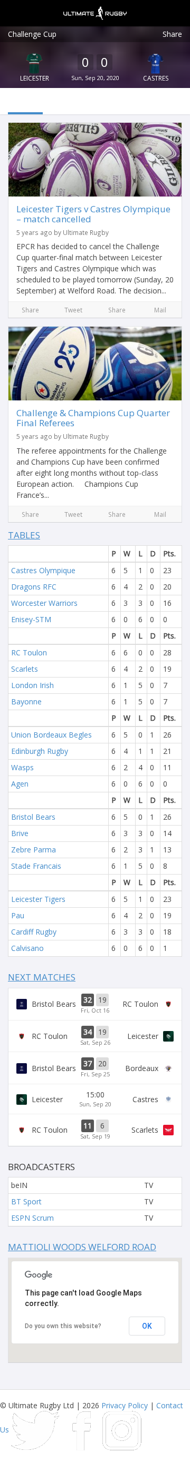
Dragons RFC (33, 587)
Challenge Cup (32, 34)
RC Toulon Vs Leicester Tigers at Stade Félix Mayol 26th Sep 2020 (95, 1036)
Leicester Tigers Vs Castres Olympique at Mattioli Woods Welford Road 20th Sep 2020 (95, 1099)
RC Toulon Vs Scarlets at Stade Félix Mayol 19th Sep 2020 (95, 1130)
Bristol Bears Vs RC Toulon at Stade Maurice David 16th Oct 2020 (95, 1004)
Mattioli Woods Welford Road (82, 1247)
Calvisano (27, 948)
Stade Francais (36, 866)
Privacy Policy (124, 1405)
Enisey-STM (31, 619)
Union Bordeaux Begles (51, 735)
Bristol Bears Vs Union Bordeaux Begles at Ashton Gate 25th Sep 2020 (95, 1068)
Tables (24, 535)
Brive (19, 833)
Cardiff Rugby (33, 932)
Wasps (22, 767)
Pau (17, 915)
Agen (19, 784)
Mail (160, 310)
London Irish (32, 685)
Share (172, 34)
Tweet (73, 310)
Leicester (34, 78)
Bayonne (26, 701)
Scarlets (24, 669)
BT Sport (26, 1201)
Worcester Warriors (44, 603)
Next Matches (41, 977)
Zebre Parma (33, 850)
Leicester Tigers (38, 899)
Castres (155, 78)
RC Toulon (29, 652)
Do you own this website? (63, 1326)
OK (147, 1326)
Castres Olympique (43, 570)
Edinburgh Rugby (39, 751)
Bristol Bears (33, 817)
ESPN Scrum (32, 1218)
